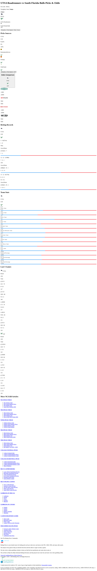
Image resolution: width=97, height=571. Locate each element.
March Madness (7, 465)
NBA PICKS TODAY (6, 410)
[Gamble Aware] (48, 559)
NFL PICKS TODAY (6, 400)
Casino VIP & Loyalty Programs (11, 523)
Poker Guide (7, 521)
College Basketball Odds (10, 461)
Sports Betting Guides (9, 478)
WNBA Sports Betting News (11, 424)
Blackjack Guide (8, 520)
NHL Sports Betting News (10, 444)
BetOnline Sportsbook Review (11, 473)
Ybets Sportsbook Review (10, 474)
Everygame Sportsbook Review (11, 476)
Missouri (6, 501)
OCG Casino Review (9, 484)
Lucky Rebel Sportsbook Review (12, 471)
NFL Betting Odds (8, 402)
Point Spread (10, 30)
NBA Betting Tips (8, 415)
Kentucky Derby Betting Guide (11, 529)
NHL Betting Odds (8, 443)
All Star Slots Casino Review (11, 487)
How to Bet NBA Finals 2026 (11, 417)
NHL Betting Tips (8, 445)
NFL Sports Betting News (10, 404)
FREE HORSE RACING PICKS (9, 526)
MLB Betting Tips (8, 435)
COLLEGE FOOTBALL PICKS (9, 450)
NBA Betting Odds (8, 413)
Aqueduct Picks (7, 530)
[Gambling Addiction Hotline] (48, 562)
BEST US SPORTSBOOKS (8, 469)
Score (18, 30)
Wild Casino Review (9, 488)
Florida (5, 497)
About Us (19, 555)
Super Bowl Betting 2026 (10, 407)
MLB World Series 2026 (9, 437)
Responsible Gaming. (47, 565)
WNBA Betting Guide (9, 425)
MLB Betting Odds (8, 433)
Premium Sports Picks (9, 477)
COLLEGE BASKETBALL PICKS (10, 458)
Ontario (5, 507)
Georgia (6, 500)
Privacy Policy (13, 555)
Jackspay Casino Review (10, 486)
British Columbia (8, 511)
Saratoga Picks (7, 533)
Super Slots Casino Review (10, 490)
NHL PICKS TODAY (6, 440)
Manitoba (6, 513)
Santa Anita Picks (8, 531)
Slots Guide (6, 519)
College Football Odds (9, 453)
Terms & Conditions (5, 555)
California (6, 496)
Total (15, 30)
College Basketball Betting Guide (12, 464)
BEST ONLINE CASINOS (8, 481)
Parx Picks (6, 534)
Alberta (5, 510)
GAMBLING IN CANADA (8, 504)
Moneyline (3, 30)
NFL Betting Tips (8, 405)
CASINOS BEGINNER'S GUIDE (9, 516)
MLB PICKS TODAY (6, 430)
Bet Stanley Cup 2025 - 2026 (11, 447)
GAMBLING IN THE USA (8, 493)
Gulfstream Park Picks (9, 535)
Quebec (5, 508)
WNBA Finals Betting (9, 427)
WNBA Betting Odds (9, 423)
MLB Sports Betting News (10, 434)
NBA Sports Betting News (10, 414)
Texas (5, 498)
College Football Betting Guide (11, 455)
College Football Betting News (11, 454)
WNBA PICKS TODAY (7, 420)
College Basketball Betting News (12, 463)
